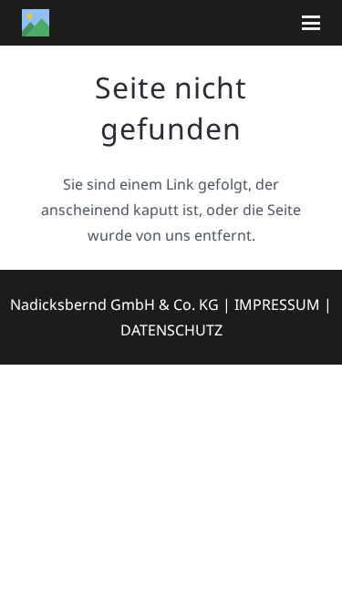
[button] (311, 23)
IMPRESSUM (277, 304)
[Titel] (35, 22)
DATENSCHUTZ (171, 330)
